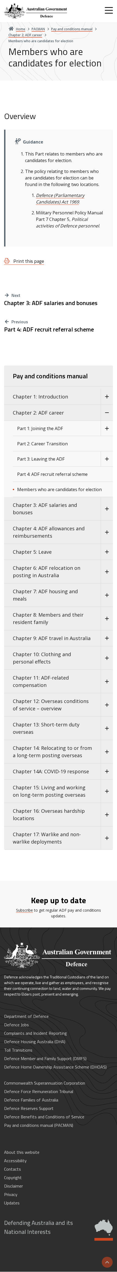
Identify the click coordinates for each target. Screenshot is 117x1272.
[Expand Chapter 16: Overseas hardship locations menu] (107, 814)
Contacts (12, 1169)
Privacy (10, 1194)
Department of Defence (26, 1016)
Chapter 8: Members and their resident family (48, 618)
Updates (12, 1203)
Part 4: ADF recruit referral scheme (49, 329)
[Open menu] (109, 10)
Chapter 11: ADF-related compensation (41, 681)
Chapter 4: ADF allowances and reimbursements (49, 532)
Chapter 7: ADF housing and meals (45, 595)
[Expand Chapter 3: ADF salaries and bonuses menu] (107, 509)
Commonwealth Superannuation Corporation (44, 1083)
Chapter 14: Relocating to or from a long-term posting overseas (52, 752)
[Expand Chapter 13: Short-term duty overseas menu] (107, 728)
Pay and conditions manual (50, 376)
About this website (21, 1152)
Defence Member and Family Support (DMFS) (45, 1058)
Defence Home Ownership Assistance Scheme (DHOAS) (55, 1067)
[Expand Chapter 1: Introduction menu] (107, 397)
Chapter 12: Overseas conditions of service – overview (51, 705)
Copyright (13, 1177)
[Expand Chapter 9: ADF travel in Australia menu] (107, 638)
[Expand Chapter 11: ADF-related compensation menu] (107, 681)
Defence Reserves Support (29, 1108)
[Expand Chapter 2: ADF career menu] (107, 413)
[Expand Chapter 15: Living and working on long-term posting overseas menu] (107, 791)
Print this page (28, 261)
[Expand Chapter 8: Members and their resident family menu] (107, 618)
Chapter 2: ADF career (38, 412)
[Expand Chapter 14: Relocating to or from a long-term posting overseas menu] (107, 751)
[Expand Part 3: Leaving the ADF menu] (107, 459)
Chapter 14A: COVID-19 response (51, 771)
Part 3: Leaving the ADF (40, 459)
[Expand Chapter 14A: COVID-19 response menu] (107, 771)
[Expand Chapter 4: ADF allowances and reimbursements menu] (107, 532)
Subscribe (24, 910)
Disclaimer (13, 1186)
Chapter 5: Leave (32, 552)
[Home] (36, 11)
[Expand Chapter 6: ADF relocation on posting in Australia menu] (107, 571)
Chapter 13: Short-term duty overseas (46, 728)
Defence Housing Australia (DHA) (34, 1041)
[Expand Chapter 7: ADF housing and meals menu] (107, 595)
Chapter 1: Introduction (40, 396)
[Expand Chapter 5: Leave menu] (107, 552)
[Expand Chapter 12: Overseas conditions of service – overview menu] (107, 705)
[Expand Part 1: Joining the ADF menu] (107, 428)
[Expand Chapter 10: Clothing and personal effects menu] (107, 658)
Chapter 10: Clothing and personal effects (42, 658)
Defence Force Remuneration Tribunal (38, 1091)
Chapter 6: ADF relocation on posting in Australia (46, 572)
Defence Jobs (16, 1024)
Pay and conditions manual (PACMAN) (38, 1125)
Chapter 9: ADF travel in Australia (52, 638)
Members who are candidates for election (59, 489)
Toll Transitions (18, 1050)
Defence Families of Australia (31, 1100)
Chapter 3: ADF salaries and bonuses (50, 303)
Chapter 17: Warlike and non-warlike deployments (47, 838)
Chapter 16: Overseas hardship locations (49, 814)
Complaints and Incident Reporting (35, 1033)
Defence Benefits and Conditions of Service (44, 1116)
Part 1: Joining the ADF (40, 428)
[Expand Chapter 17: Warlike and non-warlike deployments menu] (107, 838)
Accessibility (15, 1160)
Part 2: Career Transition (42, 444)
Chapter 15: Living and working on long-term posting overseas (49, 791)
